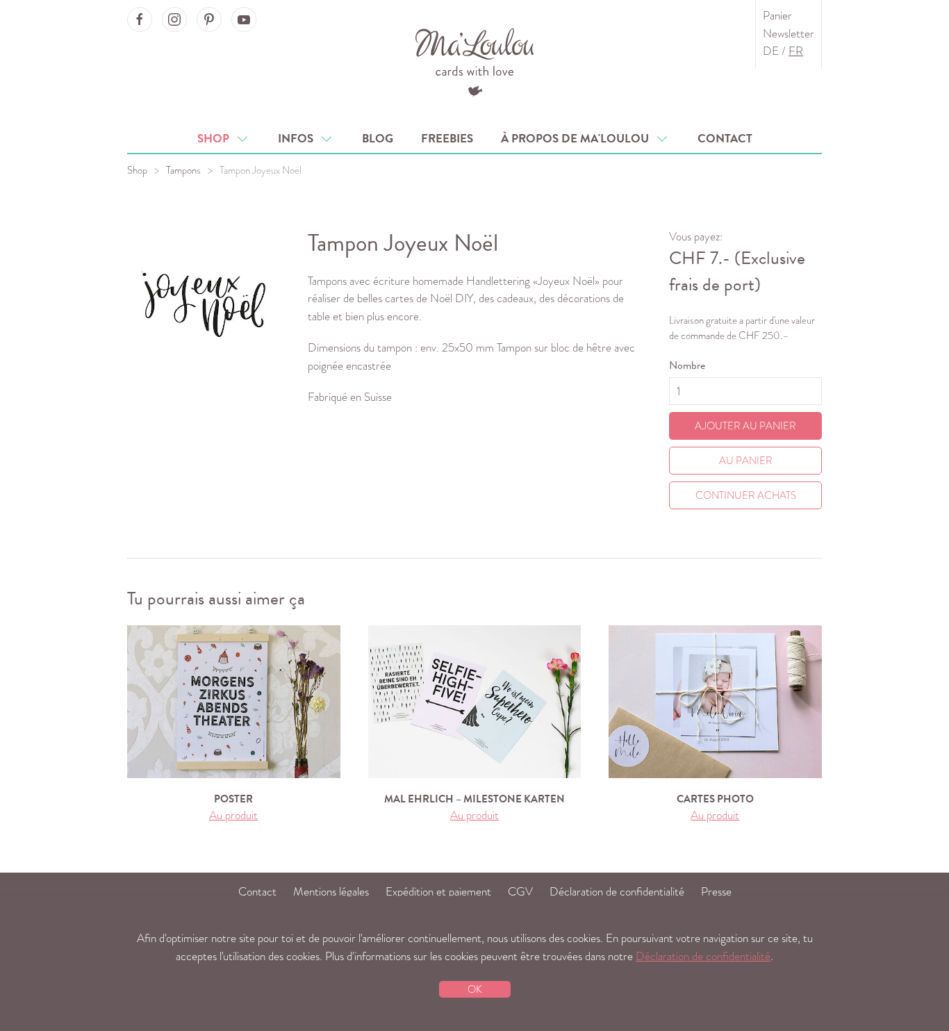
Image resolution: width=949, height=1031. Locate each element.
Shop (216, 138)
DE (771, 51)
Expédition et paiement (438, 891)
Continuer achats (745, 495)
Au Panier (746, 460)
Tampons (183, 170)
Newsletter (788, 33)
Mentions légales (331, 891)
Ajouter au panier (745, 426)
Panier (777, 15)
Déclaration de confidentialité (617, 891)
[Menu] (474, 60)
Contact (725, 138)
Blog (377, 138)
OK (475, 989)
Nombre (687, 365)
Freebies (447, 138)
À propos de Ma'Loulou (577, 138)
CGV (520, 891)
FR (796, 51)
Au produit (233, 815)
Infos (298, 138)
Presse (716, 891)
